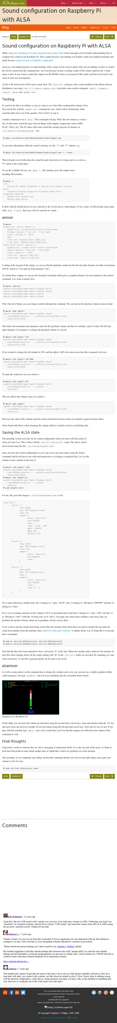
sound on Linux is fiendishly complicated (34, 60)
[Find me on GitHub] (100, 993)
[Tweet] (23, 993)
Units (91, 3)
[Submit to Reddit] (5, 993)
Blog (63, 3)
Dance (102, 3)
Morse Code (77, 3)
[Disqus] (58, 870)
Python (84, 27)
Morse (76, 27)
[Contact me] (112, 993)
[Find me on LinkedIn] (94, 993)
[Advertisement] (103, 140)
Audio (68, 27)
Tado (113, 27)
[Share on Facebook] (11, 993)
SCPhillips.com (13, 3)
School (105, 27)
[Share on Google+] (17, 993)
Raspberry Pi (95, 27)
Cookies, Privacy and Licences (54, 1018)
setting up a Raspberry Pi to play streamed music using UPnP (35, 52)
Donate (74, 1018)
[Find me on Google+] (106, 993)
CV (114, 3)
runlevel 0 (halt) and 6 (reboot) (56, 630)
